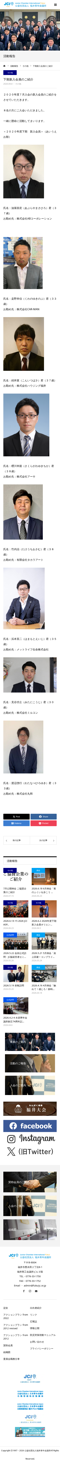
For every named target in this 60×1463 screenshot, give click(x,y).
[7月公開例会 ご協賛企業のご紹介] (15, 876)
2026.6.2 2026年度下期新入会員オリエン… (44, 922)
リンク (33, 1314)
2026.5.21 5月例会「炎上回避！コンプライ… (44, 954)
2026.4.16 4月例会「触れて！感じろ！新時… (44, 987)
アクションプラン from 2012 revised (15, 1326)
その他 (18, 83)
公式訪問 (10, 935)
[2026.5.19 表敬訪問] (15, 973)
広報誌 (33, 1321)
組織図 (6, 1352)
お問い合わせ (37, 1341)
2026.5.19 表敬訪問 (13, 985)
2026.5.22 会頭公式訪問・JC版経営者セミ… (14, 954)
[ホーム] (4, 65)
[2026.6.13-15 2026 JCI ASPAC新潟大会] (15, 908)
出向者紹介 (36, 1307)
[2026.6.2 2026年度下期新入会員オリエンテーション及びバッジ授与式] (44, 908)
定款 (5, 1307)
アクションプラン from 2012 (15, 1337)
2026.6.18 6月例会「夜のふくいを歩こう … (44, 890)
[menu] (55, 4)
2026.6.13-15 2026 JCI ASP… (15, 922)
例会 (38, 870)
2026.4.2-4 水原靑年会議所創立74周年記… (15, 1019)
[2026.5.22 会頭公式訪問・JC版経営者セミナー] (15, 941)
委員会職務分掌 (11, 1358)
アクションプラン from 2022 (15, 1316)
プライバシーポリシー (41, 1348)
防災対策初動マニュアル (43, 1334)
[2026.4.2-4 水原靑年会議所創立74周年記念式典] (15, 1005)
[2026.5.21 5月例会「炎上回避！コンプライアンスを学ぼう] (44, 941)
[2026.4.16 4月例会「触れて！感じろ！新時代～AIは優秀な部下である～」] (44, 973)
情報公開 (34, 1328)
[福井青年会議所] (25, 5)
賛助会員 (8, 1345)
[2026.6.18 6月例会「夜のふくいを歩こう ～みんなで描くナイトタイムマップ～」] (44, 876)
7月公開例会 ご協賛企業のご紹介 (14, 890)
